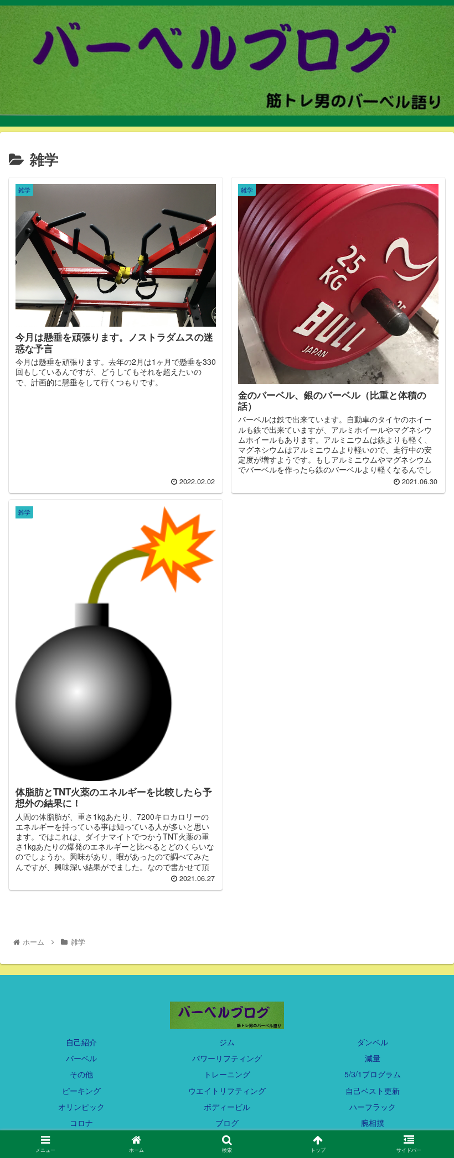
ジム (227, 1041)
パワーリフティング (227, 1057)
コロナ (81, 1122)
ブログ (227, 1122)
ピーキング (81, 1090)
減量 (372, 1057)
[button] (420, 1004)
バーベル (81, 1057)
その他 (81, 1074)
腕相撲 (372, 1122)
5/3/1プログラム (372, 1074)
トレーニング (227, 1074)
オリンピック (81, 1106)
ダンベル (372, 1041)
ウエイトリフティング (227, 1090)
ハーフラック (372, 1106)
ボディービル (227, 1106)
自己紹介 (81, 1041)
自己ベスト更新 (372, 1090)
